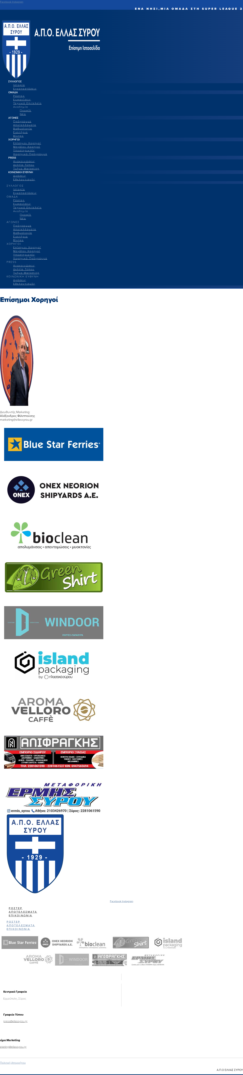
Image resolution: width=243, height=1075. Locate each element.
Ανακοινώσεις (24, 161)
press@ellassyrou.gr (15, 1021)
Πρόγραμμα (22, 121)
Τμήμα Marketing (26, 168)
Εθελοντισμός (24, 179)
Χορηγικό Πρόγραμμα (30, 154)
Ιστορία (19, 85)
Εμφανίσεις (22, 99)
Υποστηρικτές (24, 150)
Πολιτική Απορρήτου (13, 1063)
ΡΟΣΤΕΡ (16, 908)
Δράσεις (19, 175)
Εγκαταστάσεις (25, 88)
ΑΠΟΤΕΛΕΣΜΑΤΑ (23, 912)
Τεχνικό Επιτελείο (27, 103)
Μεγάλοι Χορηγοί (26, 146)
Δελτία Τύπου (23, 165)
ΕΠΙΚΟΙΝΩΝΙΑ (20, 915)
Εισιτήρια (20, 132)
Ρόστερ (19, 96)
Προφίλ (25, 110)
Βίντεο (18, 135)
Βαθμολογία (22, 128)
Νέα (23, 114)
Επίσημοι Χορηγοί (27, 143)
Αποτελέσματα (24, 125)
